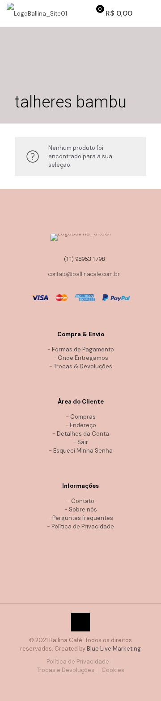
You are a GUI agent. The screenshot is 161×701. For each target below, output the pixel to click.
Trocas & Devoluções (83, 366)
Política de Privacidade (82, 526)
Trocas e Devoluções (65, 670)
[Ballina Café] (37, 13)
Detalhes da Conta (83, 433)
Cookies (113, 670)
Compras (83, 417)
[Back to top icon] (80, 622)
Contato (82, 501)
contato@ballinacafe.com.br (84, 274)
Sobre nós (83, 509)
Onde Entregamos (83, 358)
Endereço (83, 425)
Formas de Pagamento (83, 349)
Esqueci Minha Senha (83, 450)
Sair (82, 442)
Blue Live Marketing (114, 648)
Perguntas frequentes (82, 518)
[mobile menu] (149, 13)
